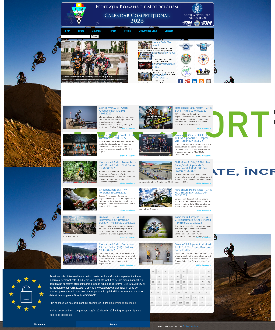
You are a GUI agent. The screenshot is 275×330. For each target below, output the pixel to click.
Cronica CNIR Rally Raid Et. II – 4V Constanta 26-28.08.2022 (117, 136)
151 (159, 303)
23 (209, 271)
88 (165, 287)
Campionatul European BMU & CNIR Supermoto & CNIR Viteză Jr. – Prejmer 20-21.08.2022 (193, 219)
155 (187, 303)
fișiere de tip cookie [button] (61, 314)
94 (203, 287)
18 (178, 271)
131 (166, 298)
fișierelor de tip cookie (123, 303)
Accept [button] (113, 324)
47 (209, 277)
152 (166, 303)
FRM (67, 30)
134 (187, 298)
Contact (169, 30)
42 (178, 277)
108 (150, 292)
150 (151, 303)
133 (180, 298)
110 (164, 292)
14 (153, 271)
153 (173, 303)
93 (196, 287)
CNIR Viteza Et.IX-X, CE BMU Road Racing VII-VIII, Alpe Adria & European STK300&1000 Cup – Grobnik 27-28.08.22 (193, 166)
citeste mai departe (127, 128)
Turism (112, 30)
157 (202, 303)
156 (194, 303)
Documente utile (148, 30)
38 (153, 277)
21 (196, 271)
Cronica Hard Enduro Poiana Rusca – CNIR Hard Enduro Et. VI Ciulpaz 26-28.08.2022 (117, 165)
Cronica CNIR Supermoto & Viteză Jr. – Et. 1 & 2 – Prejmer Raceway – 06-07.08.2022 (193, 247)
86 (153, 287)
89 (172, 287)
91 (184, 287)
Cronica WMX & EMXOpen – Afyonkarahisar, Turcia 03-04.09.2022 (114, 110)
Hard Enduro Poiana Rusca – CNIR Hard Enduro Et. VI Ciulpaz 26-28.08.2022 (193, 192)
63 (159, 282)
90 (178, 287)
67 (184, 282)
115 (199, 292)
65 (172, 282)
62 (153, 282)
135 (194, 298)
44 (190, 277)
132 (173, 298)
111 (171, 292)
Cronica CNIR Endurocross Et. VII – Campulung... (88, 76)
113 (185, 292)
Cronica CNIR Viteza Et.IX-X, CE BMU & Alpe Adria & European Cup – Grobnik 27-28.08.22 (191, 138)
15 (159, 271)
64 (165, 282)
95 (209, 287)
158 (209, 303)
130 (158, 298)
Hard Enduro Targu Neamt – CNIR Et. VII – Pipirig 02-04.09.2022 (193, 109)
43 (184, 277)
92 (190, 287)
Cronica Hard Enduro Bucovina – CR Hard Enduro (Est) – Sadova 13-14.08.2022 (116, 247)
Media (127, 30)
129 (151, 298)
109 (157, 292)
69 (196, 282)
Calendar (96, 30)
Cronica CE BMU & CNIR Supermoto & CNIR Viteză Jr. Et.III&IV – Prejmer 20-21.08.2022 (117, 219)
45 (196, 277)
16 (165, 271)
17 (172, 271)
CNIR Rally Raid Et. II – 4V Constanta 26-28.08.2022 (113, 191)
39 (159, 277)
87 (159, 287)
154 (180, 303)
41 (172, 277)
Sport (81, 30)
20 (190, 271)
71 (209, 282)
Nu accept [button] (39, 324)
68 (190, 282)
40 (165, 277)
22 (203, 271)
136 (201, 298)
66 (178, 282)
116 (206, 292)
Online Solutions (190, 326)
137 (209, 298)
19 (184, 271)
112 (178, 292)
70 (203, 282)
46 (203, 277)
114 (192, 292)
